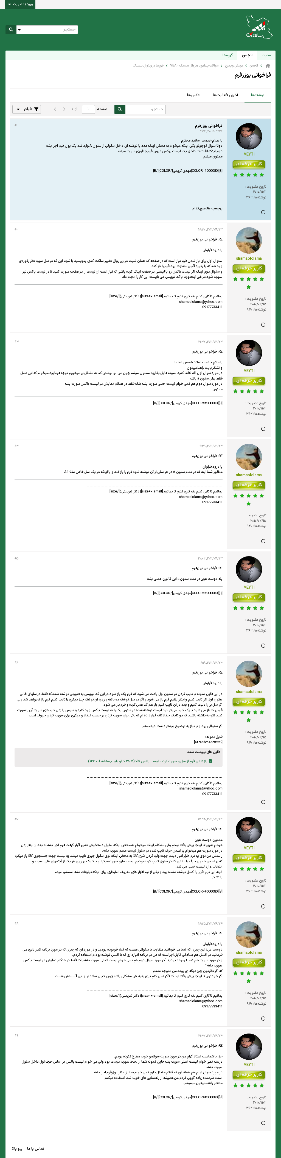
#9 (16, 1036)
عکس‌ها (193, 95)
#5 (16, 558)
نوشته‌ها (257, 95)
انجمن (247, 55)
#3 (16, 342)
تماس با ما (35, 1149)
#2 (16, 229)
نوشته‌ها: (259, 197)
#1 (16, 125)
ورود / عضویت (23, 4)
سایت (266, 55)
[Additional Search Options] (19, 29)
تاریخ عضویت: (255, 187)
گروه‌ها (228, 55)
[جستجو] (10, 29)
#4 (16, 446)
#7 (16, 819)
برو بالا (17, 1149)
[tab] (258, 95)
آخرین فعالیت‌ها (225, 95)
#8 (16, 923)
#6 (16, 663)
